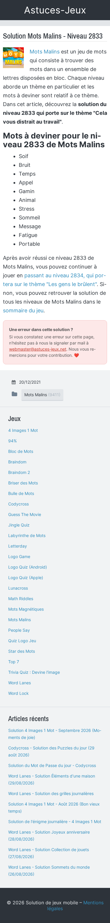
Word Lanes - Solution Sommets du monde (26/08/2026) (49, 871)
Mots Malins (45, 52)
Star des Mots (21, 651)
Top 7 (13, 661)
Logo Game (19, 556)
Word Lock (18, 693)
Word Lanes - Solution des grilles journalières (51, 793)
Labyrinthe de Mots (26, 535)
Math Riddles (20, 598)
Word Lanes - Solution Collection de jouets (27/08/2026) (48, 853)
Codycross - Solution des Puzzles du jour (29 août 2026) (51, 751)
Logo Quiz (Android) (27, 566)
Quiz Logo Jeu (22, 640)
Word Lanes (19, 682)
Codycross (18, 503)
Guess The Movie (24, 514)
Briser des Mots (23, 482)
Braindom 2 (19, 472)
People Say (19, 630)
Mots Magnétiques (26, 609)
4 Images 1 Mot (23, 430)
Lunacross (18, 588)
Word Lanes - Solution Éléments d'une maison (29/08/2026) (51, 779)
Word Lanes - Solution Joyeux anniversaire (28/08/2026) (49, 835)
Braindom (17, 461)
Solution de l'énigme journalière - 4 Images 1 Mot (54, 821)
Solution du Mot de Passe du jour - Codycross (52, 765)
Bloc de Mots (20, 451)
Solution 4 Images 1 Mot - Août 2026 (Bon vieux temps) (54, 807)
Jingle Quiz (19, 524)
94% (12, 440)
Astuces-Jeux (55, 10)
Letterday (17, 545)
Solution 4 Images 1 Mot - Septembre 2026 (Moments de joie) (54, 734)
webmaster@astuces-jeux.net (37, 349)
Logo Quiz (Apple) (25, 577)
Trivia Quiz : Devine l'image (34, 672)
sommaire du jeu (23, 310)
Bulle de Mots (21, 493)
